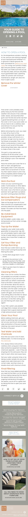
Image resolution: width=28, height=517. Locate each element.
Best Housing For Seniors (14, 410)
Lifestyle (5, 47)
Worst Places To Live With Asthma (14, 426)
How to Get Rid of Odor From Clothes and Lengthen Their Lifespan (14, 462)
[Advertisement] (14, 98)
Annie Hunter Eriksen (10, 497)
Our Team (4, 514)
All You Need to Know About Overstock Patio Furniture (14, 493)
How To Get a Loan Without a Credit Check (14, 421)
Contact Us (9, 514)
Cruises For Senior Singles (14, 418)
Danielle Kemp (10, 466)
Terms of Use (16, 515)
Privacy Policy (23, 515)
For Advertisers (22, 514)
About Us (15, 514)
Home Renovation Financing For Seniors (14, 413)
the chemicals (6, 340)
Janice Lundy (9, 41)
